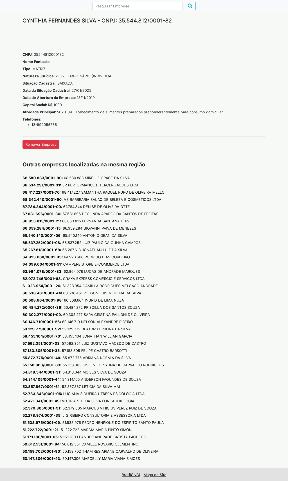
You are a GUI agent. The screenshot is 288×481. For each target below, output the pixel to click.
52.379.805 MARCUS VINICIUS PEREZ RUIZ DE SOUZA (89, 408)
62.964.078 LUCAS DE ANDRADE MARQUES (81, 271)
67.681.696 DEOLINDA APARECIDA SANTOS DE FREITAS (90, 214)
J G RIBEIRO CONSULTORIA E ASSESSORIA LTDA (84, 415)
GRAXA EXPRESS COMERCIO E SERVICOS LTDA (83, 278)
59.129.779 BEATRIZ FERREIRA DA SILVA (76, 329)
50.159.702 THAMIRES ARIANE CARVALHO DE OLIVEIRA (90, 451)
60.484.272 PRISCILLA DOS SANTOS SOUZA (81, 307)
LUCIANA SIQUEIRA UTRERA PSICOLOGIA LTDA (83, 394)
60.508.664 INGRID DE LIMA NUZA (73, 300)
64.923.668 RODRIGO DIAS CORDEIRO (76, 257)
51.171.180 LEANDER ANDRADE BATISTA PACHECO (84, 437)
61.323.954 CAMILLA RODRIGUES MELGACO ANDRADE (90, 286)
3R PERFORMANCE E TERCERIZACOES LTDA (80, 185)
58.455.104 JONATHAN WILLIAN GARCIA (77, 336)
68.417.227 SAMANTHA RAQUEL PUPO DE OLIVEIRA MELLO (93, 192)
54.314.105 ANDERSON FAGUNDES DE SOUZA (81, 379)
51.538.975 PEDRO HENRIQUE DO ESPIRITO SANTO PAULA (93, 422)
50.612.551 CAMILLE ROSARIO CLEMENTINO (80, 444)
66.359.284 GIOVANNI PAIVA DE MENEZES (79, 228)
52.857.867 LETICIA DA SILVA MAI (71, 386)
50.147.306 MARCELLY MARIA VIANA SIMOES (81, 458)
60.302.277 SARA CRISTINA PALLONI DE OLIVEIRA (86, 314)
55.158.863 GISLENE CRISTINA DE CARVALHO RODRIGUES (93, 365)
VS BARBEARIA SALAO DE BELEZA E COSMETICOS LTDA (91, 199)
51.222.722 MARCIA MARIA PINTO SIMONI (77, 429)
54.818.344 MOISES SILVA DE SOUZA (74, 372)
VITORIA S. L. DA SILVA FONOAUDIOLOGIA (78, 401)
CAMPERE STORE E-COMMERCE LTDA (75, 264)
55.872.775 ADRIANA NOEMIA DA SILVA (76, 358)
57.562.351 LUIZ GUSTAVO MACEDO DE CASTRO (84, 343)
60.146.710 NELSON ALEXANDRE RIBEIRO (77, 322)
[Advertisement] (144, 41)
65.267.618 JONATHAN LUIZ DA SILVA (75, 250)
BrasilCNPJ (131, 474)
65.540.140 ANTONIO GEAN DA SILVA (74, 235)
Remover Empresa (40, 144)
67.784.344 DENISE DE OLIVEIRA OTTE (76, 206)
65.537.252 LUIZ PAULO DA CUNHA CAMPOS (81, 242)
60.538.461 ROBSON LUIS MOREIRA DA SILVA (81, 293)
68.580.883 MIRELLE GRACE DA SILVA (76, 178)
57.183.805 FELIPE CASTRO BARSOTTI (74, 350)
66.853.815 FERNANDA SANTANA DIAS (75, 221)
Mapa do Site (155, 474)
